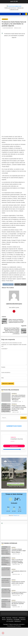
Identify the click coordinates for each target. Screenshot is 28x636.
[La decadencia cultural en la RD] (6, 579)
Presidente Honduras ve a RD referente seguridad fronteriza (19, 611)
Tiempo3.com (16, 523)
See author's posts (14, 315)
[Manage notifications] (3, 633)
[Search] (24, 14)
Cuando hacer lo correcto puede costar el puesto (18, 590)
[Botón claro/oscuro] (21, 14)
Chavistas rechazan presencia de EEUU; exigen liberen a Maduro (19, 558)
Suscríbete (26, 14)
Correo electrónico (6, 380)
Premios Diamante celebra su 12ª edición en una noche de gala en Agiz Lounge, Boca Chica (19, 416)
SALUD (4, 627)
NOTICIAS (13, 555)
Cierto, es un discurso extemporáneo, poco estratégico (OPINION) (18, 569)
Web (2, 385)
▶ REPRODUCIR (14, 454)
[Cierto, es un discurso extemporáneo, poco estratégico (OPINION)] (6, 569)
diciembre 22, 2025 (17, 409)
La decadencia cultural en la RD (19, 579)
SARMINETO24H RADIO (14, 434)
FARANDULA (4, 19)
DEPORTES (10, 627)
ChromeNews (10, 633)
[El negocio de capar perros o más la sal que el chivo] (6, 600)
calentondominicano (14, 311)
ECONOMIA (17, 627)
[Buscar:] (10, 425)
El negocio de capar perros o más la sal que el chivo (19, 600)
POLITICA (13, 565)
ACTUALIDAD (10, 629)
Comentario (4, 356)
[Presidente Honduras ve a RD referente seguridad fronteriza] (6, 611)
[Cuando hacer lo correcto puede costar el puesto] (6, 590)
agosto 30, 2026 (16, 561)
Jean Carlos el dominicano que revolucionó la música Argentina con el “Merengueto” (19, 405)
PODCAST (15, 625)
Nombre (3, 375)
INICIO (3, 625)
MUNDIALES (17, 629)
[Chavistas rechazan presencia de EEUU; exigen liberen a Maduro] (6, 558)
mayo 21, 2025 (16, 419)
